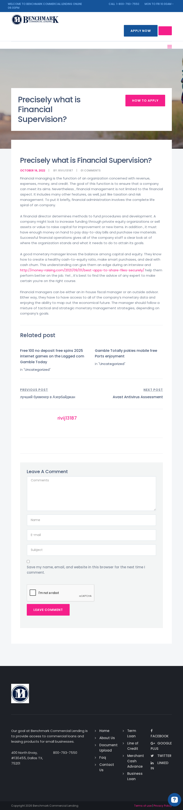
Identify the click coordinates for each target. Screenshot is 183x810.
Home (104, 730)
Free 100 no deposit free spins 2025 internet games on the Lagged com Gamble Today (52, 356)
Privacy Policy (163, 806)
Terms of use (143, 806)
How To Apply (145, 100)
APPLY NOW (141, 31)
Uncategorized (37, 369)
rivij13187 (65, 170)
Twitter (164, 755)
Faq (102, 757)
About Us (107, 738)
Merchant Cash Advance (135, 761)
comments (92, 170)
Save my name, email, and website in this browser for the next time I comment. (86, 570)
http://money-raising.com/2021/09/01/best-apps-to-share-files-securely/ (82, 270)
